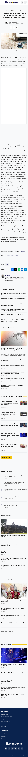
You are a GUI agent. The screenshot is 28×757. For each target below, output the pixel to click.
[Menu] (2, 2)
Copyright (3, 719)
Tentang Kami (4, 714)
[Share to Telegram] (25, 269)
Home (7, 10)
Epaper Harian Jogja (12, 255)
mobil (7, 264)
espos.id (3, 733)
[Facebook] (6, 748)
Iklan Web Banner (5, 724)
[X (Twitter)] (9, 748)
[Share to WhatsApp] (19, 269)
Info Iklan (3, 726)
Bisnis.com (3, 736)
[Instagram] (12, 748)
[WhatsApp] (22, 748)
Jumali (7, 275)
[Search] (22, 2)
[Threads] (19, 748)
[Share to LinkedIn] (22, 269)
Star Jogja (3, 738)
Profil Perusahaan (5, 721)
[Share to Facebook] (12, 269)
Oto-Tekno (13, 10)
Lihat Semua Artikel (6, 457)
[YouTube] (15, 748)
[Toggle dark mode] (25, 2)
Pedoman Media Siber (6, 716)
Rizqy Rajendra (13, 22)
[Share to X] (15, 269)
